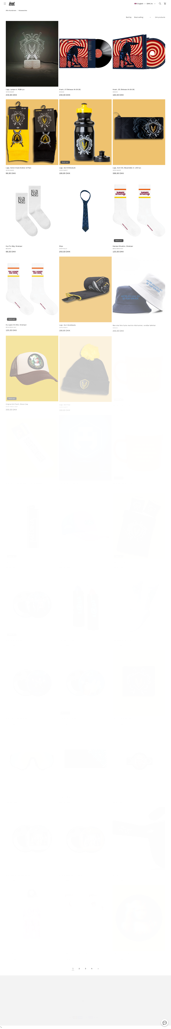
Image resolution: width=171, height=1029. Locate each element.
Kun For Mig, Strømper (14, 246)
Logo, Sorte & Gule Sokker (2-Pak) (18, 168)
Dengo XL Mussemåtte (67, 795)
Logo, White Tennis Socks (122, 638)
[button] (4, 3)
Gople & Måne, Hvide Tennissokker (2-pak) (75, 951)
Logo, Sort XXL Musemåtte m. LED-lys (127, 168)
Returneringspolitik (88, 987)
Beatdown (81, 1020)
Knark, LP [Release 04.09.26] (70, 89)
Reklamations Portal (118, 987)
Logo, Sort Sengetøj (120, 559)
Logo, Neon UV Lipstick (67, 638)
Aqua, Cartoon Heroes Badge (16, 716)
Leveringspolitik (73, 987)
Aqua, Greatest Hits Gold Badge (71, 873)
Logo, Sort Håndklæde (67, 324)
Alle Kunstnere (11, 10)
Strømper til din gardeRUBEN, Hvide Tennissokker (24, 481)
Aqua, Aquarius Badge (14, 638)
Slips (61, 246)
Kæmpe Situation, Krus (121, 403)
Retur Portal (103, 987)
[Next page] (98, 968)
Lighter (8, 559)
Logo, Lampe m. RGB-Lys (15, 89)
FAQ (45, 987)
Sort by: (129, 17)
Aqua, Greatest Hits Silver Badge (18, 873)
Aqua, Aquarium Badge (67, 716)
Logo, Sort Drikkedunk (67, 168)
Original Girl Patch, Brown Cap (17, 403)
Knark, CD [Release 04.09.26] (124, 89)
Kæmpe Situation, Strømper (123, 246)
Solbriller (116, 873)
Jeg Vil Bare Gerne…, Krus (122, 481)
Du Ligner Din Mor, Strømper (16, 324)
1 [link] (73, 969)
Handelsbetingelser (56, 987)
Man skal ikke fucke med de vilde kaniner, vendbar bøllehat (134, 324)
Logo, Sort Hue (64, 403)
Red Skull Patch (118, 795)
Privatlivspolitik (85, 991)
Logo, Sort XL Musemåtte (122, 716)
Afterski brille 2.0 (12, 795)
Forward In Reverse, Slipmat (123, 951)
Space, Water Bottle (13, 951)
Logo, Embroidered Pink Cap (69, 559)
